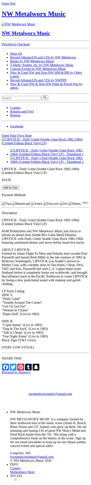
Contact (15, 107)
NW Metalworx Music (34, 14)
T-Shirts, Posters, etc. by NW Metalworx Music (42, 65)
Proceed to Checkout (16, 44)
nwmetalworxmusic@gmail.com (50, 394)
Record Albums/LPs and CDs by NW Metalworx (43, 57)
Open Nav (9, 3)
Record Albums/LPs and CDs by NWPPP (38, 80)
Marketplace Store (22, 472)
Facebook (16, 126)
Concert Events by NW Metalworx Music (38, 69)
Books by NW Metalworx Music (32, 61)
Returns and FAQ (22, 111)
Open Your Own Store (17, 135)
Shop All (16, 53)
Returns (15, 115)
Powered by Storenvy (16, 372)
